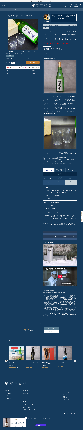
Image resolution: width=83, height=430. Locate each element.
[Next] (75, 361)
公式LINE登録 (26, 407)
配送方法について (67, 394)
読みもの (25, 398)
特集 (24, 396)
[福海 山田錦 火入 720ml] (65, 353)
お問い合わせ (66, 396)
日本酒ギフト (9, 398)
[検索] (23, 5)
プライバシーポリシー (68, 399)
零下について (26, 390)
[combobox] (13, 5)
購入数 (8, 62)
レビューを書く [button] (51, 328)
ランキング (8, 393)
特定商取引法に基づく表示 (69, 397)
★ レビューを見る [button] (81, 216)
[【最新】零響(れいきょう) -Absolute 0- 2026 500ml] (49, 353)
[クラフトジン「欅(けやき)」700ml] (33, 353)
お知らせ (25, 401)
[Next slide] (39, 34)
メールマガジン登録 (28, 404)
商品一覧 (9, 9)
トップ (7, 15)
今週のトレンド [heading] (14, 340)
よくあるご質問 (66, 390)
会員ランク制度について (29, 409)
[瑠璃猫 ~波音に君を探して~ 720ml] (16, 353)
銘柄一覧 (14, 9)
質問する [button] (51, 331)
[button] (22, 10)
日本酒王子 (26, 393)
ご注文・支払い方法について (70, 392)
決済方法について (10, 70)
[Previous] (6, 361)
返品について (9, 73)
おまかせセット (9, 395)
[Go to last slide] (6, 34)
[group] (16, 358)
